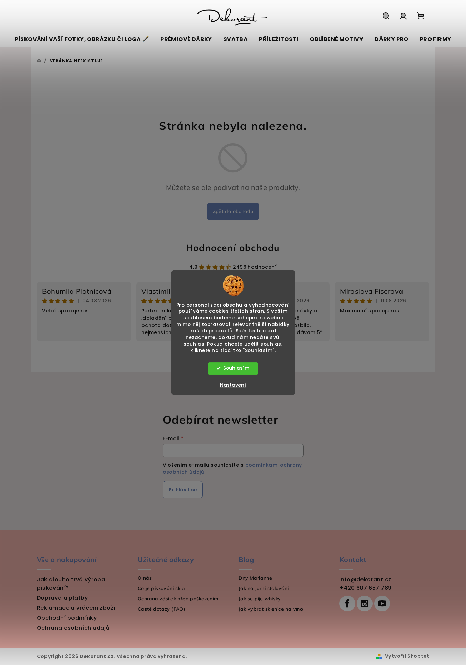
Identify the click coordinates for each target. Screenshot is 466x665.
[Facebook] (347, 603)
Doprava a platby (62, 598)
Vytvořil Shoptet (407, 656)
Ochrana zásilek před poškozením (178, 598)
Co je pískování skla (161, 588)
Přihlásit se (183, 489)
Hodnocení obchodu (233, 247)
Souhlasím (236, 368)
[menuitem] (82, 39)
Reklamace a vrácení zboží (76, 608)
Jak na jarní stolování (264, 588)
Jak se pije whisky (260, 598)
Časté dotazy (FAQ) (161, 609)
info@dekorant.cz (365, 580)
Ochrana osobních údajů (73, 628)
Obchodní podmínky (67, 618)
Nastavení (233, 385)
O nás (145, 578)
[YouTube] (382, 603)
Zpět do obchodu (233, 211)
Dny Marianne (255, 578)
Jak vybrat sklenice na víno (271, 609)
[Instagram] (365, 603)
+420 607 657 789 (365, 588)
